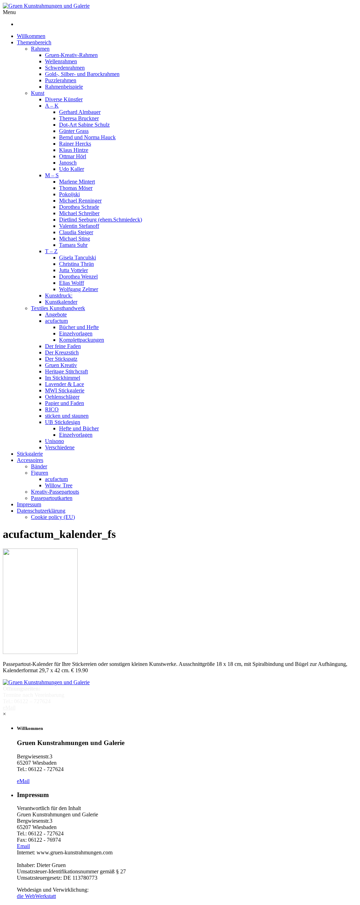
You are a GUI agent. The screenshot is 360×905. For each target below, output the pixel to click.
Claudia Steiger (76, 232)
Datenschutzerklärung (41, 511)
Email (23, 846)
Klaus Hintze (73, 150)
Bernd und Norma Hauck (87, 137)
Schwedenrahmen (65, 68)
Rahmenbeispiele (64, 87)
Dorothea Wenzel (78, 277)
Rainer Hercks (75, 144)
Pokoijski (69, 194)
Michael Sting (74, 239)
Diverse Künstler (64, 99)
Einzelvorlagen (75, 333)
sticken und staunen (67, 416)
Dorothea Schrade (79, 207)
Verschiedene (60, 447)
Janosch (68, 163)
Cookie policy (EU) (53, 517)
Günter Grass (74, 131)
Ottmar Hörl (72, 156)
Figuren (39, 473)
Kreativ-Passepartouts (55, 492)
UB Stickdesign (62, 422)
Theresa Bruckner (79, 118)
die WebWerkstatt (36, 896)
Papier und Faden (64, 403)
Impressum (29, 504)
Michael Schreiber (79, 213)
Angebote (56, 314)
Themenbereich (34, 42)
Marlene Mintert (77, 182)
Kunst (37, 93)
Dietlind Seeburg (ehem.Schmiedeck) (100, 220)
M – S (52, 175)
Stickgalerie (30, 454)
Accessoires (30, 460)
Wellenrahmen (61, 61)
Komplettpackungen (81, 340)
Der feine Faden (63, 346)
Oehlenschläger (62, 397)
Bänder (39, 466)
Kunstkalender (61, 302)
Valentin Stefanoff (79, 226)
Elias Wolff (71, 283)
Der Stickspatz (61, 359)
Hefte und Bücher (79, 428)
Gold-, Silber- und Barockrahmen (82, 74)
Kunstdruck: (58, 296)
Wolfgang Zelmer (78, 289)
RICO (52, 409)
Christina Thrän (76, 264)
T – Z (51, 251)
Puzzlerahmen (60, 80)
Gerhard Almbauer (80, 112)
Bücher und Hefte (79, 327)
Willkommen (31, 36)
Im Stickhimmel (62, 378)
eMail (23, 781)
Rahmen (40, 49)
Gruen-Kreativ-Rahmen (71, 55)
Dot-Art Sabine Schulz (84, 125)
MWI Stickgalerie (64, 390)
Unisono (54, 441)
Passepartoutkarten (51, 498)
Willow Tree (58, 485)
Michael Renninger (80, 201)
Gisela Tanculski (77, 258)
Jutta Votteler (73, 270)
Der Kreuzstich (62, 352)
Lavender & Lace (64, 384)
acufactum (56, 321)
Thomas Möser (75, 188)
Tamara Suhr (73, 245)
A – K (52, 106)
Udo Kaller (71, 169)
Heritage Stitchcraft (66, 371)
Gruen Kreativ (61, 365)
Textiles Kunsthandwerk (58, 308)
